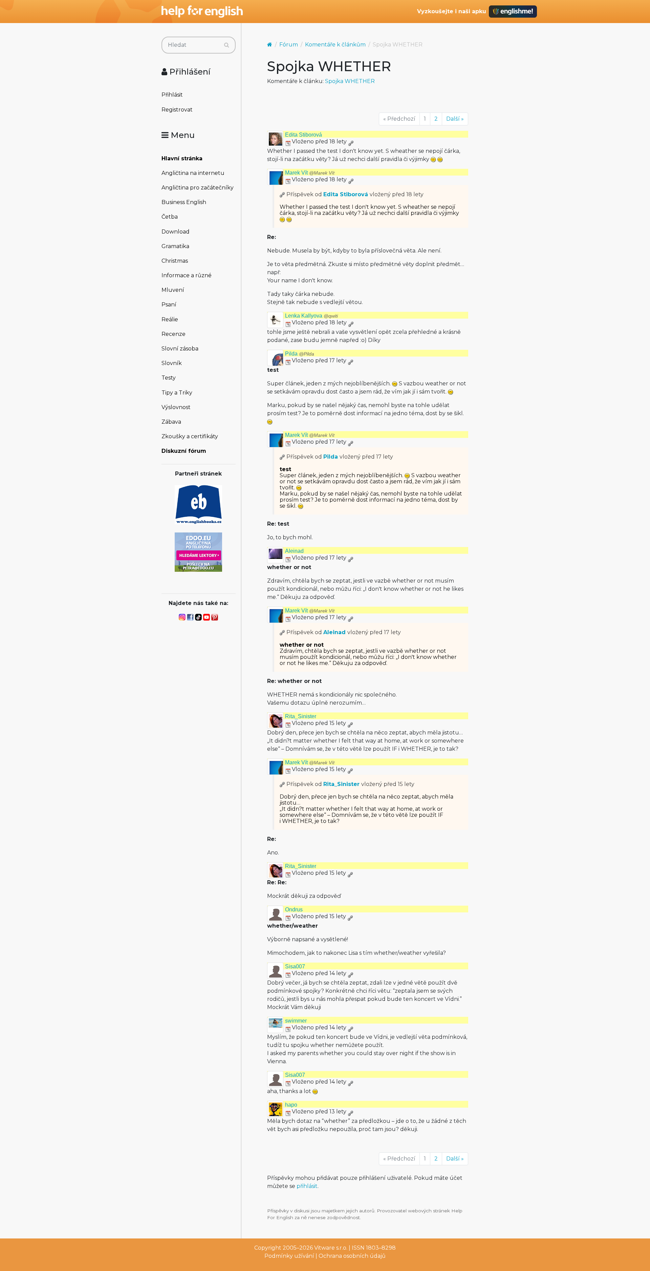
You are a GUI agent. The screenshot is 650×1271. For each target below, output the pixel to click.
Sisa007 (295, 966)
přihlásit (307, 1186)
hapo (291, 1105)
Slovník (171, 363)
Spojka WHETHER (350, 81)
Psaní (168, 304)
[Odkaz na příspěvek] (282, 194)
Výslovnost (176, 407)
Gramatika (175, 246)
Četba (169, 217)
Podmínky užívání (289, 1256)
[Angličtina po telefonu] (198, 551)
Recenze (173, 334)
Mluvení (172, 290)
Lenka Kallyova (311, 316)
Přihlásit (172, 95)
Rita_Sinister (300, 716)
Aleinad (294, 551)
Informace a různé (186, 275)
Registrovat (177, 109)
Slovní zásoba (179, 348)
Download (175, 231)
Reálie (169, 319)
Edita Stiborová (303, 135)
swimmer (296, 1021)
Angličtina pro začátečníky (197, 187)
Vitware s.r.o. (330, 1248)
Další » (455, 119)
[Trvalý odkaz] (350, 141)
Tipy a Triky (176, 392)
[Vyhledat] (226, 45)
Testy (168, 378)
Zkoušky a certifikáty (189, 436)
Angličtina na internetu (192, 173)
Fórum (288, 44)
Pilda (299, 354)
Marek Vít (309, 173)
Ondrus (294, 909)
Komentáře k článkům (335, 44)
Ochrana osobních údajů (352, 1256)
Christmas (174, 261)
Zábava (171, 422)
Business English (183, 202)
